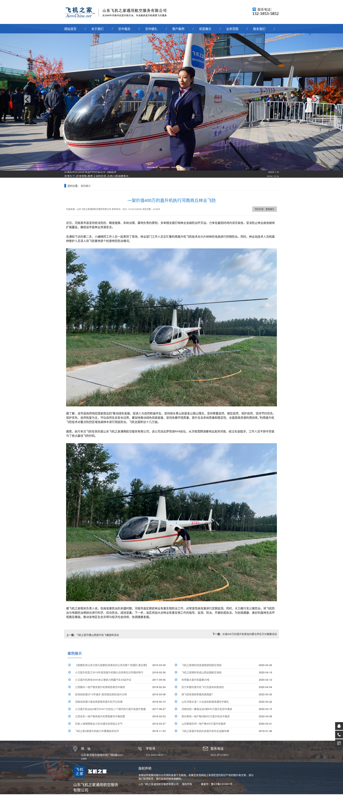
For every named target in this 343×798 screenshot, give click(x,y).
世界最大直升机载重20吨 (195, 679)
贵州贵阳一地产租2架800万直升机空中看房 (206, 716)
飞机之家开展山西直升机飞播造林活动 (97, 635)
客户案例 (178, 28)
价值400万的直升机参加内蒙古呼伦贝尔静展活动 (249, 634)
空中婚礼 (151, 28)
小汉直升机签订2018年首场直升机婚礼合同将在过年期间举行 (109, 672)
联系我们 (259, 28)
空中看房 (124, 28)
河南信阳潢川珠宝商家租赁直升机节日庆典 (99, 701)
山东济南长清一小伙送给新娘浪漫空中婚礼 (205, 701)
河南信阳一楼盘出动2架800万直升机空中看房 (207, 709)
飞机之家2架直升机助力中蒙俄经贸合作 (97, 731)
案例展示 (86, 185)
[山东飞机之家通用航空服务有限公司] (118, 12)
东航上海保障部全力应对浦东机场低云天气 (99, 723)
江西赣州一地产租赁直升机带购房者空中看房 (100, 687)
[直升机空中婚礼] (171, 102)
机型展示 (205, 28)
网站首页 (70, 28)
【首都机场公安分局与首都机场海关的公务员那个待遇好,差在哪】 (111, 665)
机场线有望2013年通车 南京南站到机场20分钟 (101, 694)
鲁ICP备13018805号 (221, 784)
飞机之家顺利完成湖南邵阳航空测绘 (202, 665)
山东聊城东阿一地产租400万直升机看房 (204, 723)
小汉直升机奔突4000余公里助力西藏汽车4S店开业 (103, 679)
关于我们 (97, 28)
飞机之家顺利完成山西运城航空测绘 (202, 672)
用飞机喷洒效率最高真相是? (197, 694)
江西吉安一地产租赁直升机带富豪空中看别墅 (100, 716)
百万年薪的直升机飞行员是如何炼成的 (203, 687)
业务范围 (232, 28)
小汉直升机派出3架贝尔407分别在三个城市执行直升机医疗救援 (110, 709)
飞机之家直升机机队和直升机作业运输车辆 (205, 731)
